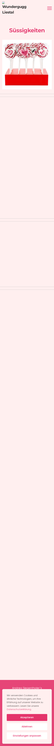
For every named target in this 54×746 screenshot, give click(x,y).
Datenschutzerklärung (19, 709)
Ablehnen (27, 726)
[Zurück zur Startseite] (14, 8)
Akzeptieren (27, 717)
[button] (49, 8)
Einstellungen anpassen (27, 735)
